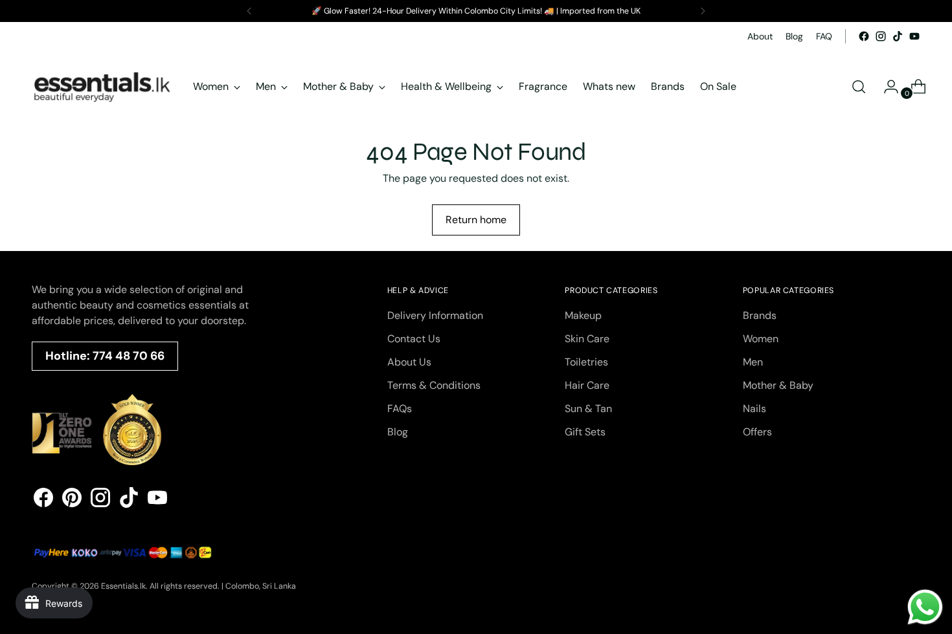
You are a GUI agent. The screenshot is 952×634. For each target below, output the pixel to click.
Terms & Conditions (434, 385)
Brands (759, 315)
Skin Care (587, 338)
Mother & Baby (778, 385)
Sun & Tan (588, 408)
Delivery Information (435, 315)
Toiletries (586, 362)
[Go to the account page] (886, 87)
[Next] (702, 11)
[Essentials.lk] (103, 87)
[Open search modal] (859, 87)
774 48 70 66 (128, 356)
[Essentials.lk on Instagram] (881, 36)
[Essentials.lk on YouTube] (914, 36)
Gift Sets (585, 432)
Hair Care (587, 385)
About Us (409, 362)
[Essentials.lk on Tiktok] (897, 36)
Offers (757, 432)
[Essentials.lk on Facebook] (864, 36)
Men (753, 362)
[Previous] (249, 11)
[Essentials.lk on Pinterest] (72, 500)
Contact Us (413, 338)
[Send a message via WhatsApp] (925, 607)
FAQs (399, 408)
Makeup (583, 315)
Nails (754, 408)
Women (760, 338)
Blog (397, 432)
